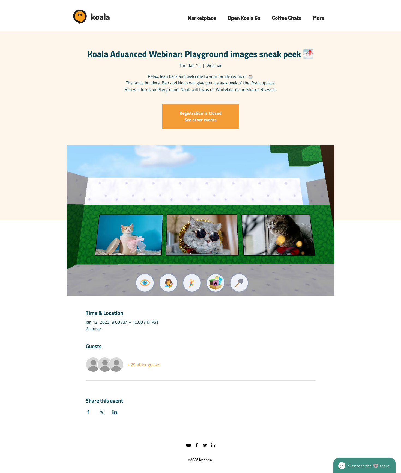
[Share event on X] (101, 412)
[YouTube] (188, 445)
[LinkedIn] (213, 445)
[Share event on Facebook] (88, 412)
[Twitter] (205, 445)
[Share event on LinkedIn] (115, 412)
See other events (200, 119)
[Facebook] (196, 445)
